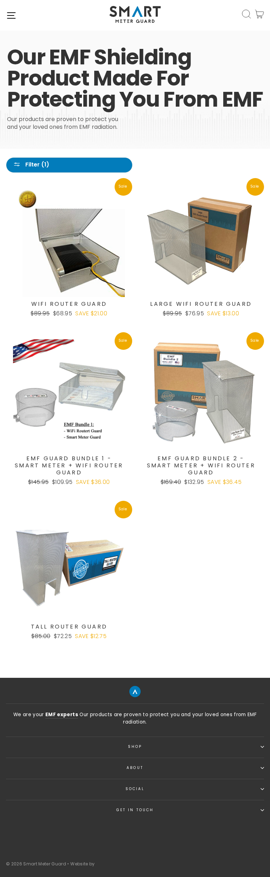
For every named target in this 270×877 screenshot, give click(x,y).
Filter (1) (36, 164)
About (135, 767)
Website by (82, 864)
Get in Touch (135, 810)
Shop (135, 746)
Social (135, 788)
